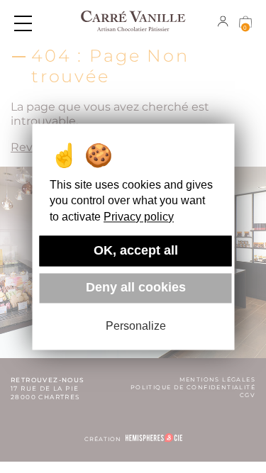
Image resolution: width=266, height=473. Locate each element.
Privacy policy (139, 217)
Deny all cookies (136, 288)
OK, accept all (136, 250)
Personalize (136, 327)
